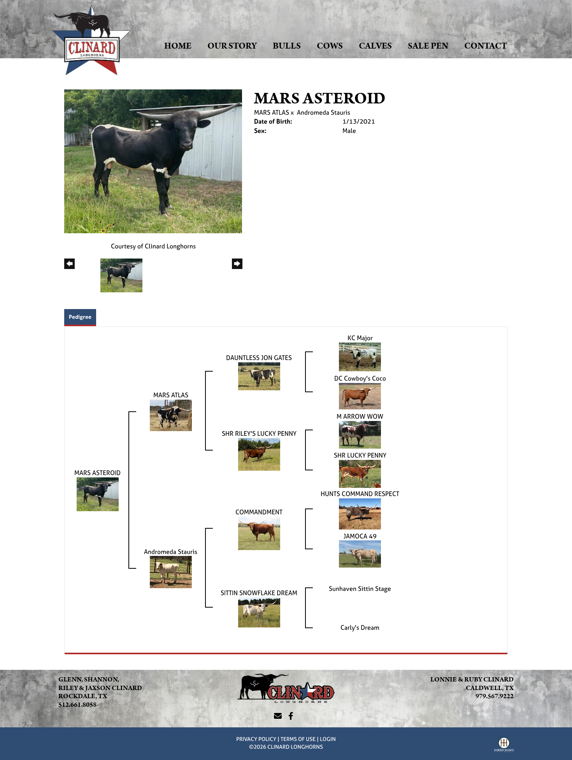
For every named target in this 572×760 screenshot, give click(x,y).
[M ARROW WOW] (360, 434)
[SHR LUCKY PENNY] (360, 473)
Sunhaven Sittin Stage (360, 588)
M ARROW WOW (360, 416)
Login (328, 739)
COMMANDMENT (258, 512)
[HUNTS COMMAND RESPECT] (360, 513)
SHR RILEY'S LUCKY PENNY (259, 433)
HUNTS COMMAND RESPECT (360, 493)
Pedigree (80, 316)
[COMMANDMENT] (259, 532)
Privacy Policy (256, 739)
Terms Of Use (298, 739)
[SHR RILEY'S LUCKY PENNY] (259, 453)
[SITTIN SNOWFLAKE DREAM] (259, 612)
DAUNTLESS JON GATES (259, 357)
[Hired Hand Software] (504, 745)
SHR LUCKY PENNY (360, 455)
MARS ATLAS (271, 112)
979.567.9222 (494, 696)
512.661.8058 (77, 704)
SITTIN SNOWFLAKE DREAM (259, 593)
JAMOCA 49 (360, 536)
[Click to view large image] (153, 160)
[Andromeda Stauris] (171, 571)
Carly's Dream (359, 627)
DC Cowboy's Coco (360, 378)
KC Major (360, 338)
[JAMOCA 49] (360, 553)
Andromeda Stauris (323, 112)
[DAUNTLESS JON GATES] (259, 375)
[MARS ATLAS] (171, 414)
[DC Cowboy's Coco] (360, 395)
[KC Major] (360, 356)
